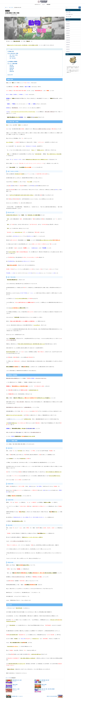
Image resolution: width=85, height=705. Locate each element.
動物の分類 (11, 51)
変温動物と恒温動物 (12, 61)
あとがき (10, 74)
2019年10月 (68, 42)
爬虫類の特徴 (11, 68)
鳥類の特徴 (11, 69)
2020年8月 (68, 35)
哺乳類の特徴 (11, 71)
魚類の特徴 (11, 65)
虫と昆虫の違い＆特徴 (13, 53)
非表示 (11, 49)
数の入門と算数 (68, 16)
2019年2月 (68, 51)
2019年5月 (68, 44)
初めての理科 (7, 10)
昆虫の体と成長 (12, 56)
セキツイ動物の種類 (12, 63)
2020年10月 (68, 30)
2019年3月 (68, 49)
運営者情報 (48, 4)
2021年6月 (68, 28)
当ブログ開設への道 (69, 14)
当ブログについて (37, 4)
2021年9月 (68, 21)
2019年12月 (68, 37)
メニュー (43, 4)
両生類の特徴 (11, 66)
